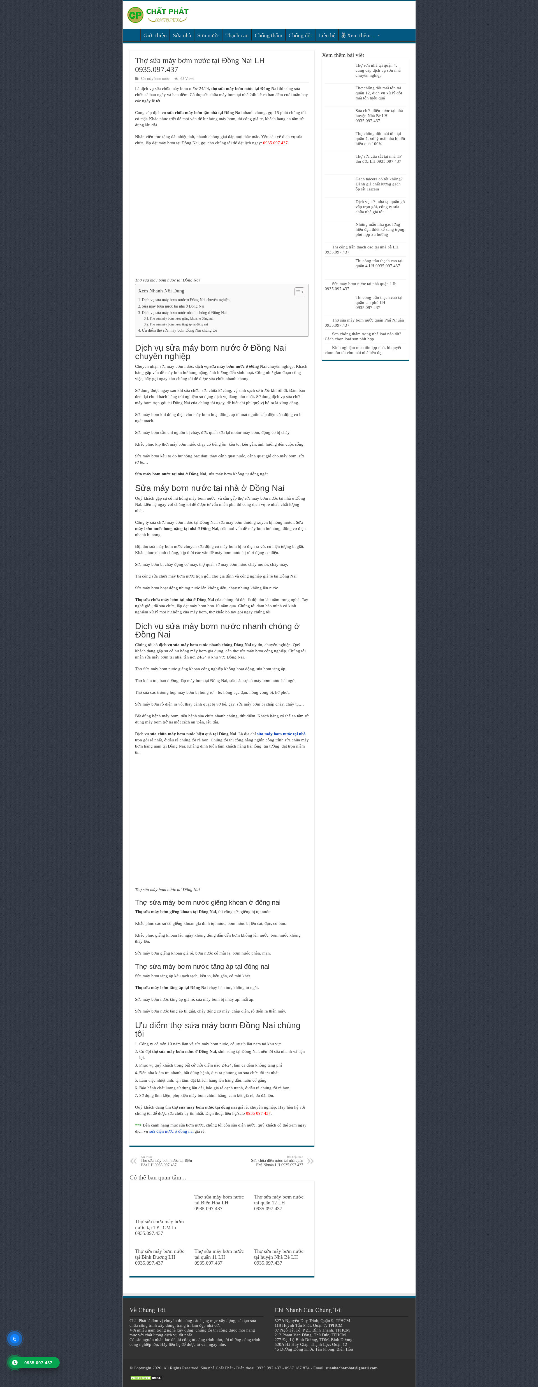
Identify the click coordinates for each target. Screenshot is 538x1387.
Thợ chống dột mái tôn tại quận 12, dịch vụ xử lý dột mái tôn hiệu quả (379, 93)
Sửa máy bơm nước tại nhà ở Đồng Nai (173, 306)
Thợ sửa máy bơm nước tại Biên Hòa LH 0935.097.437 (166, 1161)
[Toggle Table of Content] (296, 292)
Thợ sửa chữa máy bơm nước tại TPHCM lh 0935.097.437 (159, 1227)
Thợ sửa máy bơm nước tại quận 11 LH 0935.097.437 (219, 1257)
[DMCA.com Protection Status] (146, 1378)
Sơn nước (208, 35)
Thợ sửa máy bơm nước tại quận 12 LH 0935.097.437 (278, 1202)
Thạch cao (237, 35)
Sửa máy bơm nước (155, 79)
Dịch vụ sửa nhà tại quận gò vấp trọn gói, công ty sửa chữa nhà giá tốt (380, 206)
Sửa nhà (182, 35)
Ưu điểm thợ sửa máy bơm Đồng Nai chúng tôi (179, 330)
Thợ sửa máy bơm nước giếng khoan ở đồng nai (181, 318)
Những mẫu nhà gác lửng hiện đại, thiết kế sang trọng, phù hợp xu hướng (380, 229)
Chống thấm (268, 35)
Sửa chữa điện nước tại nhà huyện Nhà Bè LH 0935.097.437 (379, 115)
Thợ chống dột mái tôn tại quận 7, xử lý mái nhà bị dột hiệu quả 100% (380, 138)
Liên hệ (326, 35)
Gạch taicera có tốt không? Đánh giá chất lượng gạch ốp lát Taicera (379, 184)
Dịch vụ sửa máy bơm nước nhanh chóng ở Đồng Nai (184, 313)
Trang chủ (133, 35)
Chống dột (300, 35)
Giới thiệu (155, 35)
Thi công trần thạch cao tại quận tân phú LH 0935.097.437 (379, 302)
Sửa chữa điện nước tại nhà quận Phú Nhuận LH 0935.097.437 (277, 1161)
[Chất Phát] (158, 14)
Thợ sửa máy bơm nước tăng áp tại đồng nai (179, 324)
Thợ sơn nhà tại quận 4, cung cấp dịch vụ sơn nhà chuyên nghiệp (378, 70)
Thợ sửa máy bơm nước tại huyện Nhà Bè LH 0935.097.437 (278, 1257)
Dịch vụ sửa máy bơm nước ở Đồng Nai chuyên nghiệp (185, 300)
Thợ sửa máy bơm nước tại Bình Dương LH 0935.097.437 (159, 1257)
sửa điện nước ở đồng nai (171, 1131)
